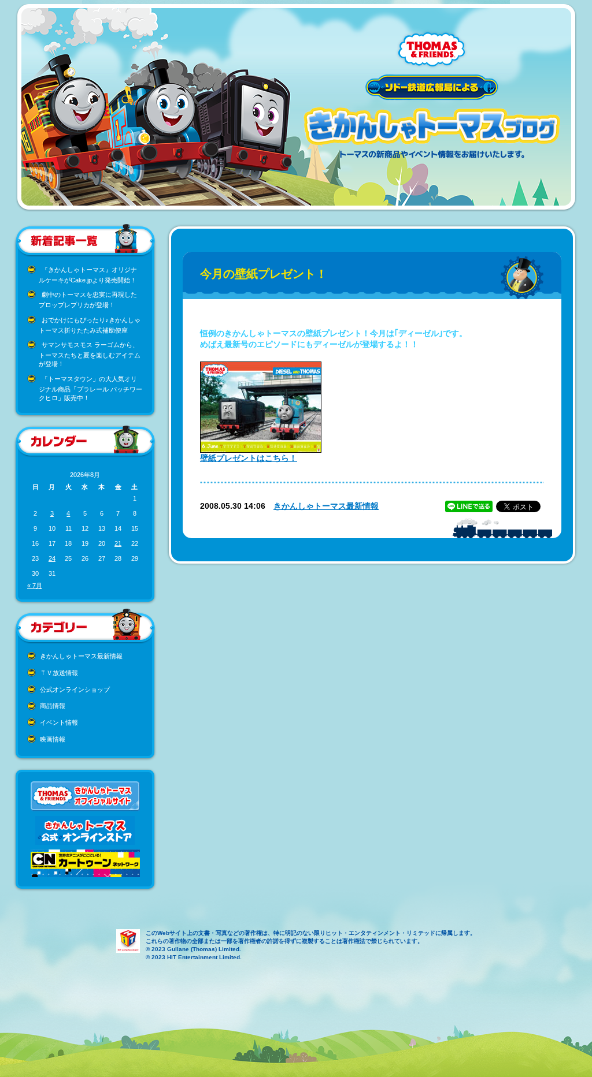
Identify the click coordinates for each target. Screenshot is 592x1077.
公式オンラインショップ (75, 689)
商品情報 (52, 705)
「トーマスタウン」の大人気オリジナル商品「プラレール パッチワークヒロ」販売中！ (90, 388)
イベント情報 (59, 722)
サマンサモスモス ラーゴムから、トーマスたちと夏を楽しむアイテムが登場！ (89, 354)
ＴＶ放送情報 (59, 672)
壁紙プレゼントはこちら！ (248, 458)
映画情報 (52, 739)
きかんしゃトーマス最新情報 (81, 656)
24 (52, 558)
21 (117, 543)
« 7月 (34, 585)
